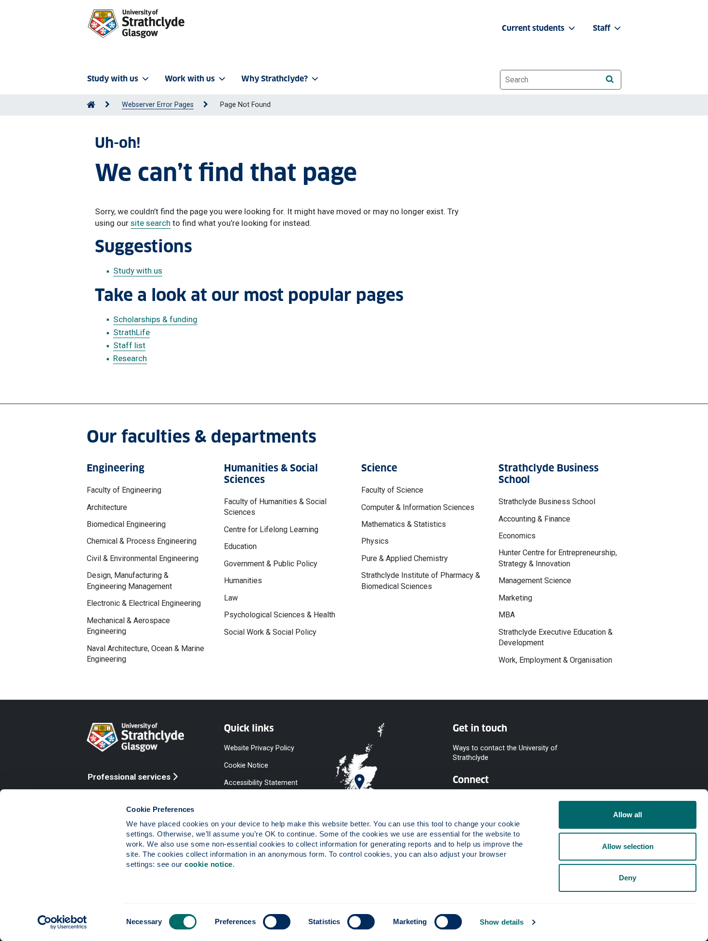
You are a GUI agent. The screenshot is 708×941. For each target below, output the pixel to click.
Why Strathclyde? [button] (274, 79)
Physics (375, 541)
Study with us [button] (112, 79)
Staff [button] (602, 28)
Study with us (137, 270)
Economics (517, 535)
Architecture (107, 507)
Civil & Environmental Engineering (142, 558)
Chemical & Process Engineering (142, 541)
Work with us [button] (190, 79)
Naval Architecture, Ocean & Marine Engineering (145, 654)
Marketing (515, 597)
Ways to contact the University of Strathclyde (505, 753)
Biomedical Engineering (126, 524)
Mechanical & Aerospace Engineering (128, 626)
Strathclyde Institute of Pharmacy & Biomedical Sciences (420, 580)
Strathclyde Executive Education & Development (555, 637)
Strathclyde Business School (546, 501)
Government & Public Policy (270, 563)
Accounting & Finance (534, 518)
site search (150, 223)
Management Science (534, 580)
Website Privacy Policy (259, 748)
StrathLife (131, 332)
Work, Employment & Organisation (555, 660)
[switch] (276, 921)
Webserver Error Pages (158, 105)
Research (130, 358)
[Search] (609, 79)
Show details (502, 922)
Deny (627, 878)
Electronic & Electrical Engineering (144, 603)
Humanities (243, 580)
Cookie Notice (246, 765)
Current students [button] (534, 28)
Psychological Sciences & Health (279, 614)
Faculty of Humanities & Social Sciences (275, 507)
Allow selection (628, 846)
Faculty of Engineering (124, 490)
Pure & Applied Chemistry (404, 558)
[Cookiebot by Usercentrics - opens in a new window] (62, 922)
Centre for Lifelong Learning (271, 529)
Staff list (129, 345)
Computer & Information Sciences (417, 507)
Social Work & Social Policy (270, 632)
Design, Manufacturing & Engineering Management (129, 580)
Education (240, 546)
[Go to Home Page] (91, 105)
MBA (506, 614)
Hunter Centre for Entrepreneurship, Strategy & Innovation (557, 558)
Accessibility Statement (261, 783)
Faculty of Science (392, 490)
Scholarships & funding (155, 319)
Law (231, 597)
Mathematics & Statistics (403, 524)
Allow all (627, 814)
